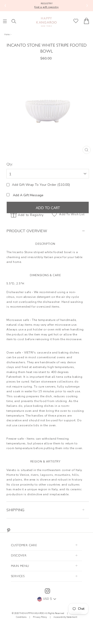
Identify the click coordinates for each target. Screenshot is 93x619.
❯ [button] (87, 5)
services (18, 576)
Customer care (24, 545)
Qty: (9, 163)
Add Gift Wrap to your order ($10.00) (41, 184)
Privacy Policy (39, 617)
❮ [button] (5, 5)
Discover (18, 555)
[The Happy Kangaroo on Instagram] (47, 591)
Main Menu (20, 565)
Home (7, 34)
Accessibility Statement (65, 617)
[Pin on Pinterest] (8, 530)
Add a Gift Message (27, 195)
